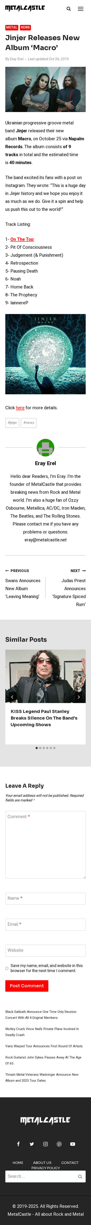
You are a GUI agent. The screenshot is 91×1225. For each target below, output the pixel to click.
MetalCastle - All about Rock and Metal (46, 1214)
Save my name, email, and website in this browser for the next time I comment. (47, 968)
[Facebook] (18, 1144)
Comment (19, 817)
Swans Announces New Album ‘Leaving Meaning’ (22, 584)
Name (15, 898)
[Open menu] (80, 8)
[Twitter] (32, 1144)
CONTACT (70, 1163)
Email (14, 925)
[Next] (78, 697)
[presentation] (45, 676)
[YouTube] (73, 1144)
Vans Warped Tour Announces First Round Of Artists (44, 1046)
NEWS (25, 27)
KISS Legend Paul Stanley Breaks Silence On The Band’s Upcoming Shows (44, 718)
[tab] (37, 748)
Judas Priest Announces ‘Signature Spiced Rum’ (69, 588)
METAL (11, 27)
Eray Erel (16, 59)
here (20, 408)
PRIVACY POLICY (45, 1168)
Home (18, 1163)
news (28, 422)
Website (15, 951)
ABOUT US (42, 1163)
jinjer (12, 422)
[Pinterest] (59, 1144)
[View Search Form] (68, 8)
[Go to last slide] (12, 697)
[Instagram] (45, 1144)
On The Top (22, 239)
